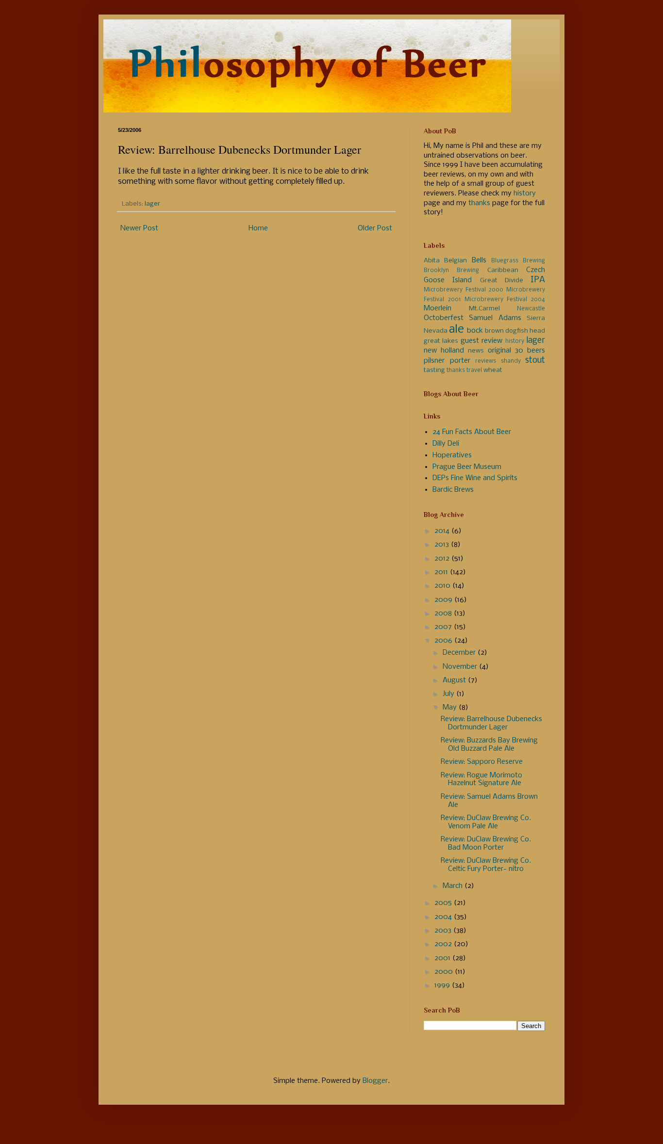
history (525, 193)
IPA (537, 280)
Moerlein (437, 308)
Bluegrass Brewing (518, 261)
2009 (444, 600)
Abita (432, 260)
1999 (443, 985)
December (460, 653)
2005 (444, 903)
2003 (443, 931)
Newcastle (531, 309)
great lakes (441, 341)
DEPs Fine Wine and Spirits (474, 478)
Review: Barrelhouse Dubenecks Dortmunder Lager (491, 723)
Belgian (455, 260)
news (476, 350)
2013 (442, 544)
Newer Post (139, 228)
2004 (444, 917)
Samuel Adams (495, 318)
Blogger (375, 1081)
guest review (481, 341)
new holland (444, 350)
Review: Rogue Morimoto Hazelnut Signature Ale (481, 780)
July (449, 694)
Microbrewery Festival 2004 (505, 300)
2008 (444, 613)
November (461, 667)
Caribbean (502, 270)
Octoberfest (444, 318)
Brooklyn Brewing (451, 271)
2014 (442, 531)
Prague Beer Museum (466, 467)
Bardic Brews (453, 490)
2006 (444, 641)
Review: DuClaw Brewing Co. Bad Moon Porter (486, 844)
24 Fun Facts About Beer (471, 432)
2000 (444, 972)
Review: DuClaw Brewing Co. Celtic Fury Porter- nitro (486, 865)
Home (258, 228)
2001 (443, 958)
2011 (442, 572)
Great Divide (501, 280)
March (453, 886)
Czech (535, 270)
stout (535, 360)
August (455, 680)
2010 (443, 586)
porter (460, 361)
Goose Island (448, 280)
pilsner (434, 361)
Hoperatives (452, 455)
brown (494, 331)
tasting (434, 370)
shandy (511, 361)
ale (456, 329)
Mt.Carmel (484, 308)
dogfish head (525, 331)
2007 (444, 627)
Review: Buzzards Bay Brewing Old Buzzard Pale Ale (489, 745)
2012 (442, 559)
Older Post (375, 228)
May (451, 707)
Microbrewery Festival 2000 (463, 290)
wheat (492, 370)
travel (474, 370)
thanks (479, 203)
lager (152, 204)
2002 (444, 944)
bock (475, 331)
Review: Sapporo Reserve (482, 762)
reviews (485, 361)
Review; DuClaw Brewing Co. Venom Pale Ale (486, 822)
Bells (479, 260)
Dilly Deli (445, 444)
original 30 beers (516, 350)
